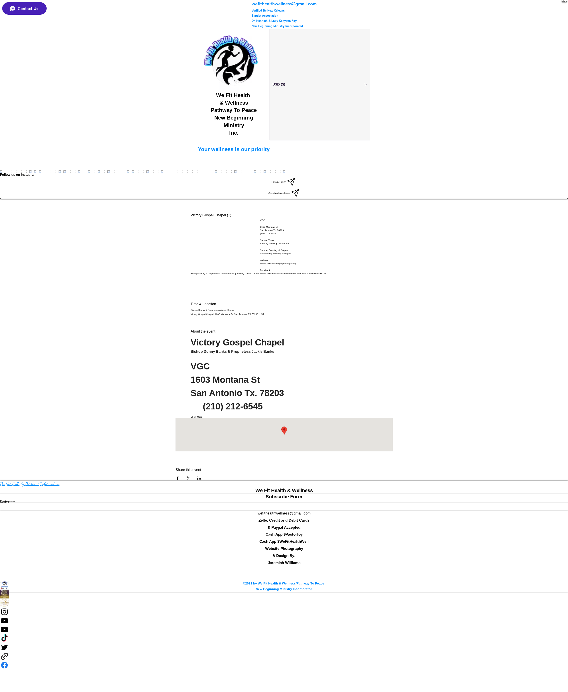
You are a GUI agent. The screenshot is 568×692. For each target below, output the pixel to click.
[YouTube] (284, 620)
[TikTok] (284, 638)
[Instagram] (284, 611)
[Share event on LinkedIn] (199, 478)
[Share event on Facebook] (178, 478)
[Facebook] (284, 594)
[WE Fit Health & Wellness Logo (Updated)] (284, 585)
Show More (196, 417)
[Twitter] (284, 647)
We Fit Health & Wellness (284, 490)
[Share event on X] (188, 478)
